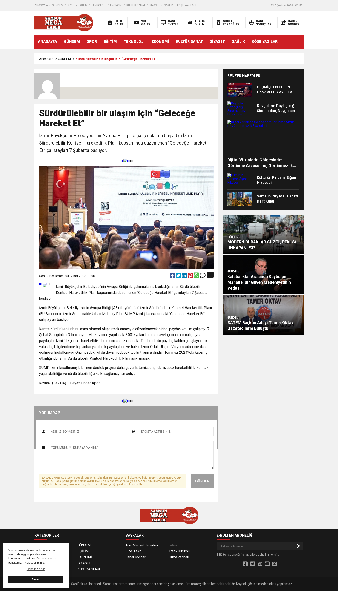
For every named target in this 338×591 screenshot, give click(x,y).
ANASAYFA (41, 5)
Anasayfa (46, 59)
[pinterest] (191, 276)
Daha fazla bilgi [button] (36, 569)
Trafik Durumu (179, 551)
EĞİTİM (83, 5)
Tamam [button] (36, 579)
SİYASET (154, 5)
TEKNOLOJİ (99, 5)
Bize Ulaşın (133, 551)
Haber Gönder (136, 557)
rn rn (125, 160)
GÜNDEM (57, 5)
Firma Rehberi (179, 557)
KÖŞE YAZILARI (186, 5)
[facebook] (173, 276)
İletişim (174, 545)
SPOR (70, 5)
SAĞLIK (168, 5)
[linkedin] (185, 276)
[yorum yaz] (203, 276)
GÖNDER (202, 481)
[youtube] (267, 564)
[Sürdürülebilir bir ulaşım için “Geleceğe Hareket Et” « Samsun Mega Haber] (63, 22)
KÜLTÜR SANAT (135, 5)
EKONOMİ (116, 5)
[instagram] (260, 564)
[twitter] (179, 276)
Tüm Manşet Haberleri (142, 545)
